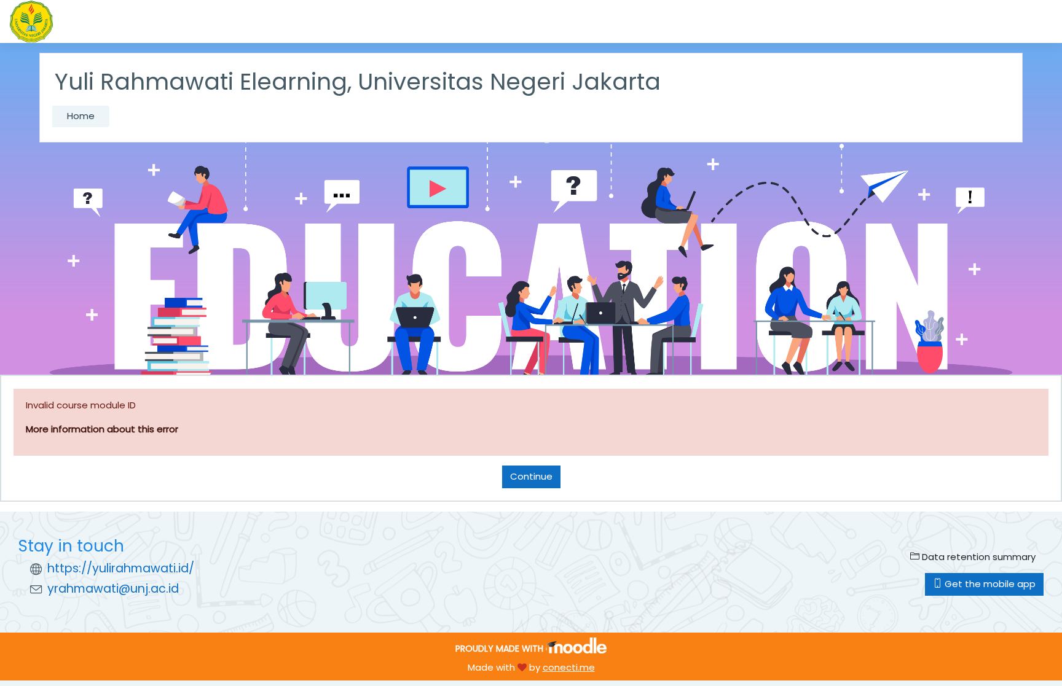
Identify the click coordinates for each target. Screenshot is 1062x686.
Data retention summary (977, 556)
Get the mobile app (989, 583)
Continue (531, 476)
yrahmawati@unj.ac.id (113, 588)
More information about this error (102, 429)
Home (81, 115)
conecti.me (569, 667)
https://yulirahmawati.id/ (120, 568)
